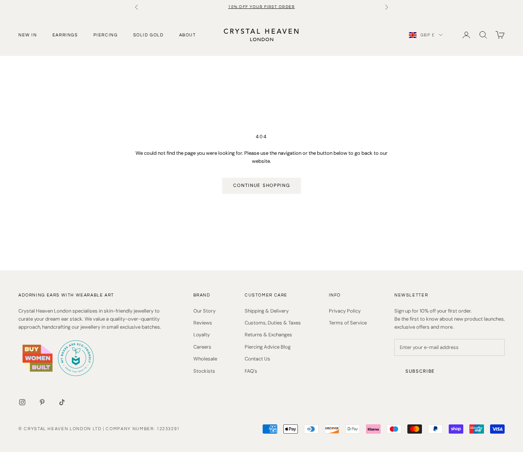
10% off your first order (261, 7)
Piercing (105, 35)
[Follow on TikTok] (62, 402)
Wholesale (205, 358)
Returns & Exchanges (268, 334)
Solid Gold (148, 35)
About (187, 35)
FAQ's (251, 371)
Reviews (202, 322)
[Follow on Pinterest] (42, 402)
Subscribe (420, 371)
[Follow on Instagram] (22, 402)
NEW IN (27, 35)
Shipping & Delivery (267, 311)
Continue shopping (261, 185)
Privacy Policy (345, 311)
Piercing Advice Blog (268, 347)
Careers (202, 347)
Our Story (204, 311)
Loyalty (201, 334)
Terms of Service (348, 322)
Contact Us (257, 358)
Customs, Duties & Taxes (273, 322)
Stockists (204, 371)
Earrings (65, 35)
